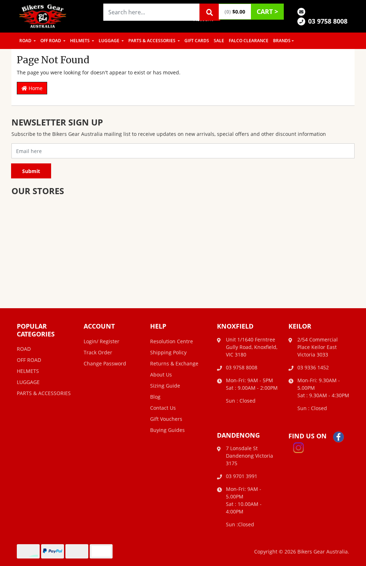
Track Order (98, 352)
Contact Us (163, 407)
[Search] (209, 12)
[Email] (301, 11)
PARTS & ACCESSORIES (152, 41)
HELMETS (80, 41)
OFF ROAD (51, 41)
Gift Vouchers (166, 418)
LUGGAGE (109, 41)
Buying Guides (167, 430)
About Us (161, 374)
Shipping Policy (168, 352)
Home (35, 88)
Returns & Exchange (174, 363)
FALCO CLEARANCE (248, 41)
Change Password (105, 363)
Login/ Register (101, 341)
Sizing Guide (165, 385)
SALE (219, 41)
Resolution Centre (171, 341)
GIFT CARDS (196, 41)
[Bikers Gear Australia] (43, 15)
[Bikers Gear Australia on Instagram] (298, 447)
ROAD (26, 41)
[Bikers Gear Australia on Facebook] (338, 436)
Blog (155, 396)
